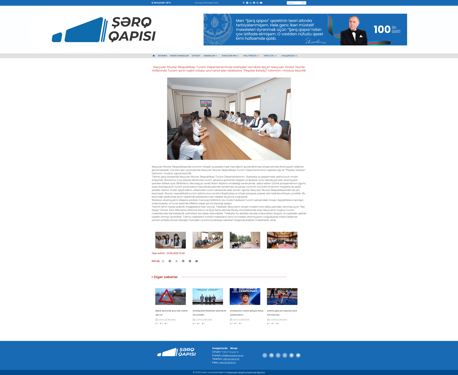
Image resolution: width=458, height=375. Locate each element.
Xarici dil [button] (269, 56)
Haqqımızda (220, 348)
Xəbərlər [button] (209, 56)
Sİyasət (196, 56)
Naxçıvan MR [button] (229, 56)
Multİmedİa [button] (250, 56)
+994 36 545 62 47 (230, 359)
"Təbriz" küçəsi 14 (229, 352)
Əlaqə (233, 348)
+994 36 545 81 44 (227, 363)
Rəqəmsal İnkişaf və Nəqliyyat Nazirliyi (246, 372)
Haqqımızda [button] (288, 56)
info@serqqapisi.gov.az (232, 355)
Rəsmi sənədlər (179, 56)
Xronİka (162, 56)
